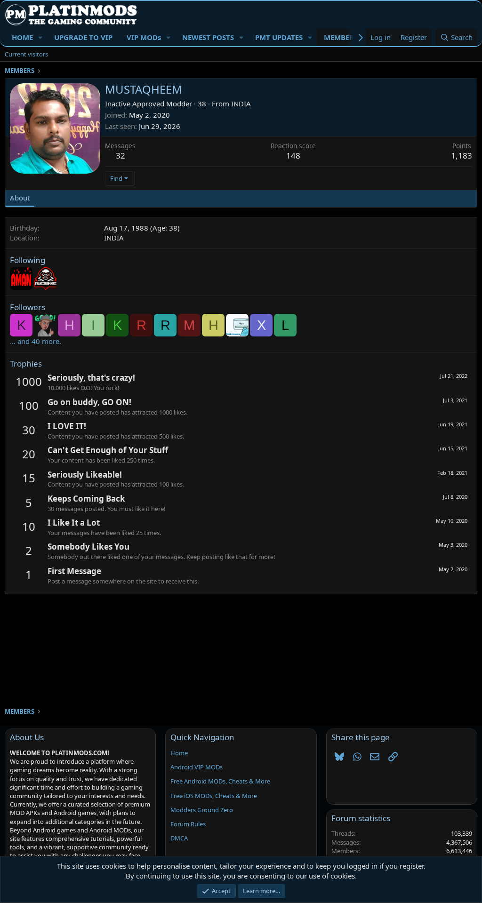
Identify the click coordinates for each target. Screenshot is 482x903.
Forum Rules (188, 824)
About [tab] (20, 197)
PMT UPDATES (279, 37)
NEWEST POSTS (208, 37)
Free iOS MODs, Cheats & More (213, 795)
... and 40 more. (35, 341)
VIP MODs (144, 37)
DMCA (179, 838)
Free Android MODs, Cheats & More (220, 781)
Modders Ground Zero (201, 810)
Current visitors (26, 54)
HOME (22, 37)
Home (179, 753)
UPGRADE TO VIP (83, 37)
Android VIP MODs (196, 767)
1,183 (461, 155)
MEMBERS (341, 37)
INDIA (241, 103)
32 (120, 155)
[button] (40, 37)
